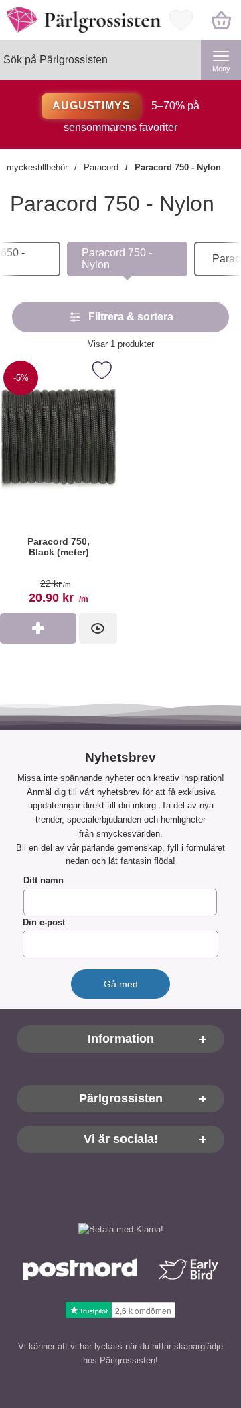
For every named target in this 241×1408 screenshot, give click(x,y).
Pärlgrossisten (121, 1099)
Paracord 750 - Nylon (178, 167)
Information (121, 1039)
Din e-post (44, 923)
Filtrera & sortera (130, 316)
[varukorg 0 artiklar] (221, 20)
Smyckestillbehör (34, 167)
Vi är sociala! (121, 1139)
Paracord (101, 167)
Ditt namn (43, 881)
